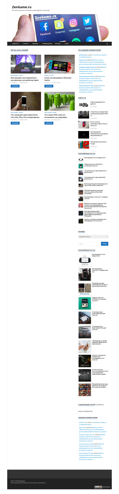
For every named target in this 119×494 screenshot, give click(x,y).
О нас (66, 43)
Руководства (47, 43)
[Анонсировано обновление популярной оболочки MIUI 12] (83, 138)
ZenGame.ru (21, 7)
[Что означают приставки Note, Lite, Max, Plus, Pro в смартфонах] (26, 102)
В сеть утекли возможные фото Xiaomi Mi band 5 (98, 123)
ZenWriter (15, 82)
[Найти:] (93, 244)
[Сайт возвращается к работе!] (83, 108)
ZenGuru (48, 82)
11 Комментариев (22, 119)
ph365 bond (83, 55)
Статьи (25, 43)
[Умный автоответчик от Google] (83, 148)
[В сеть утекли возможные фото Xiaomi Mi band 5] (83, 128)
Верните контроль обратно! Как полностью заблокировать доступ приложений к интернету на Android (92, 62)
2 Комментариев (56, 119)
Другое (46, 75)
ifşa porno (82, 60)
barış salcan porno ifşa (86, 76)
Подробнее (15, 86)
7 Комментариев (23, 82)
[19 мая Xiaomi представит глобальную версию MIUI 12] (83, 118)
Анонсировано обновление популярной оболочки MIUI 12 (99, 133)
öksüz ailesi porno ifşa (86, 85)
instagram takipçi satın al (87, 67)
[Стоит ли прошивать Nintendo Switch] (59, 65)
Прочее (57, 43)
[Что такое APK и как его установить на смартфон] (59, 102)
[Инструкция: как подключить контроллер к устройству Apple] (26, 65)
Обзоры (35, 43)
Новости (15, 43)
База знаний (14, 75)
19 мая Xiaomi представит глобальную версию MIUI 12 (99, 113)
